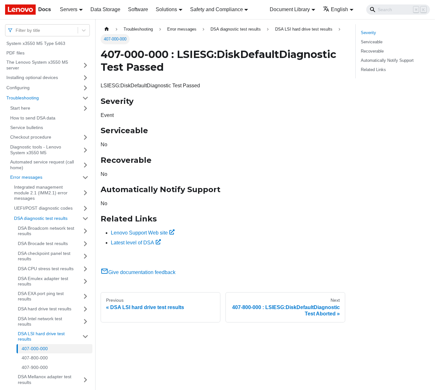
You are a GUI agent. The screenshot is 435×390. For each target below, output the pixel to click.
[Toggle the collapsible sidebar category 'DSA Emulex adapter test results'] (85, 281)
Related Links (373, 69)
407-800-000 (35, 357)
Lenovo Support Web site (139, 232)
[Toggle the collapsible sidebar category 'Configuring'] (85, 88)
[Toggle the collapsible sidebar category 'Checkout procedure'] (85, 137)
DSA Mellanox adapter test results (44, 379)
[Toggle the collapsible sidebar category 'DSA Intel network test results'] (85, 321)
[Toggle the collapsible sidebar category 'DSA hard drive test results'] (85, 309)
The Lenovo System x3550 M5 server (37, 65)
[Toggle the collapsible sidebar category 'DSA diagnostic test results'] (85, 218)
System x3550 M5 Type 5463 (35, 43)
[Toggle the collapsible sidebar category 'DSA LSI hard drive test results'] (85, 336)
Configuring (18, 87)
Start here (20, 108)
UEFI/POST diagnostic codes (43, 208)
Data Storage (105, 9)
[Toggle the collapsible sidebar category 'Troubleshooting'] (85, 98)
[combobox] (16, 30)
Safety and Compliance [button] (216, 9)
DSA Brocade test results (43, 243)
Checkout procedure (30, 137)
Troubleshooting (22, 97)
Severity (368, 32)
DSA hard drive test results (44, 308)
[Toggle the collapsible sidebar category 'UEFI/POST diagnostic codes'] (85, 208)
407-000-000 (35, 348)
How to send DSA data (32, 117)
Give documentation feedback (141, 272)
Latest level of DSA (132, 242)
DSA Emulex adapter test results (43, 281)
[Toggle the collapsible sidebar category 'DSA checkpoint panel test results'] (85, 256)
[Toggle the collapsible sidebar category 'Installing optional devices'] (85, 78)
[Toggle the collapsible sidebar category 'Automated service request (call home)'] (85, 164)
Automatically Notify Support (387, 60)
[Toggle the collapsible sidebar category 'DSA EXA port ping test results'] (85, 296)
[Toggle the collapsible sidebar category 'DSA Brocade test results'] (85, 244)
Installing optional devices (32, 77)
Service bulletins (26, 127)
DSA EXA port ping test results (41, 296)
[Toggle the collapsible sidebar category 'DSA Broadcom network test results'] (85, 231)
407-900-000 (35, 367)
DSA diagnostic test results (41, 218)
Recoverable (372, 51)
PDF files (15, 52)
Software (138, 9)
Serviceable (371, 42)
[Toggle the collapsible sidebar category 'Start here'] (85, 108)
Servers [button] (68, 9)
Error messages (26, 177)
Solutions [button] (166, 9)
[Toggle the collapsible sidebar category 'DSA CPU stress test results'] (85, 269)
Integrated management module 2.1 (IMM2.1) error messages (41, 192)
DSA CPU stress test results (46, 268)
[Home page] (107, 29)
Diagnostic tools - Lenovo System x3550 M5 (35, 149)
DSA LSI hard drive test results (41, 336)
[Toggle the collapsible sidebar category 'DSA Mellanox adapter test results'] (85, 379)
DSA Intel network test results (40, 321)
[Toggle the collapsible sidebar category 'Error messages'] (85, 177)
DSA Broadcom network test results (46, 231)
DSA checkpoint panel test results (44, 256)
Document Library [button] (290, 9)
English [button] (339, 9)
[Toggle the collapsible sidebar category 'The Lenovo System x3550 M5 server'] (85, 65)
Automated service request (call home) (42, 164)
